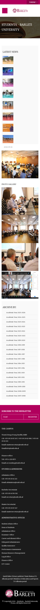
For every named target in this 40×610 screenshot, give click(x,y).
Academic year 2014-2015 (15, 363)
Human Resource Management (13, 553)
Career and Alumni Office (11, 538)
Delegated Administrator (11, 542)
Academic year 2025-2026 (15, 313)
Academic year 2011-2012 (15, 377)
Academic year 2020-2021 (15, 336)
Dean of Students (8, 527)
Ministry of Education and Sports (26, 579)
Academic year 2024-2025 (15, 317)
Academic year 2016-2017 (15, 354)
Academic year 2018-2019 (15, 345)
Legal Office (6, 557)
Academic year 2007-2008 (15, 396)
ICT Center (6, 564)
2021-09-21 (8, 147)
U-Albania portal (20, 581)
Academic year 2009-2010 (15, 386)
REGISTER (32, 417)
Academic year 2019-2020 (15, 340)
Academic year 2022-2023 (15, 326)
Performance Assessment (11, 549)
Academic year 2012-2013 (15, 373)
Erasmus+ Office (8, 535)
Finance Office (7, 560)
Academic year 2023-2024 (15, 322)
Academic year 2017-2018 (15, 350)
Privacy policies (17, 576)
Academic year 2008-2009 (16, 391)
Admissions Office (8, 531)
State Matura (29, 576)
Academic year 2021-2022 (15, 331)
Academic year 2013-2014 (15, 368)
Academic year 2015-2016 (15, 359)
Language (32, 2)
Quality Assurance (8, 546)
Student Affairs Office (10, 524)
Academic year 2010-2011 (15, 382)
